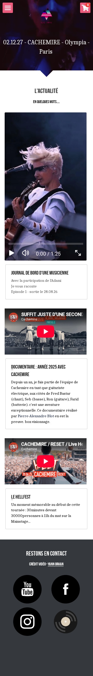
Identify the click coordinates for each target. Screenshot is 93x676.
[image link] (46, 186)
